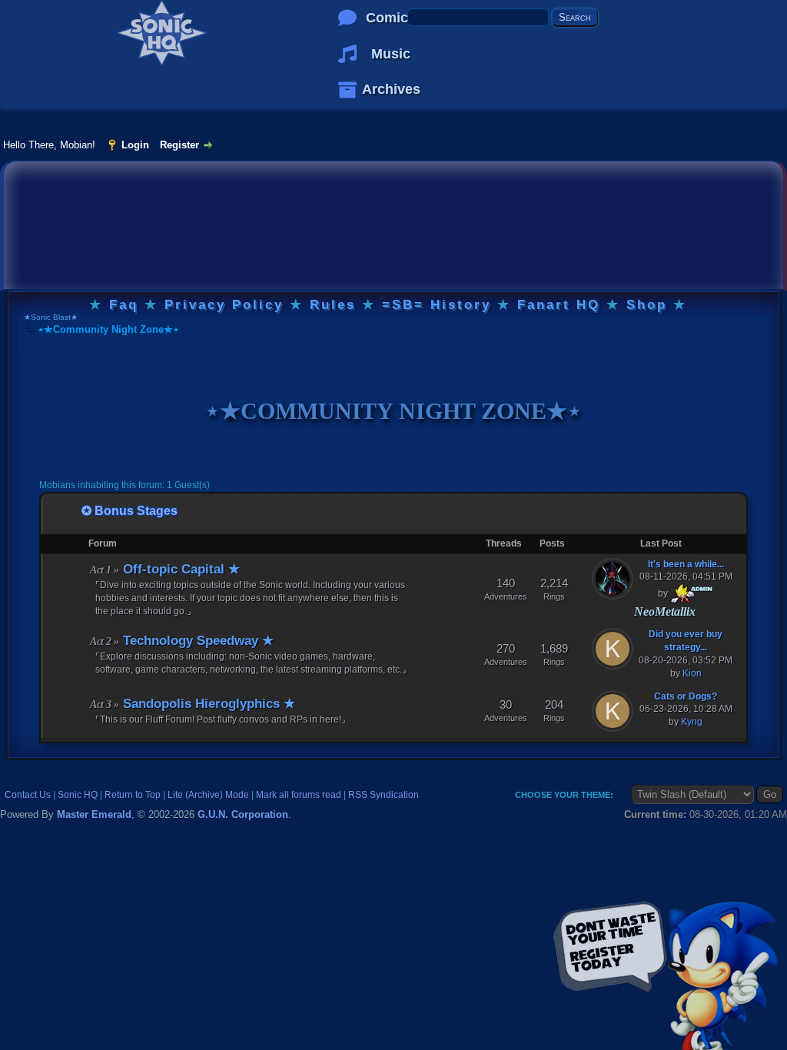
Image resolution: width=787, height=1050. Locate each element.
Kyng (691, 721)
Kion (692, 673)
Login (135, 145)
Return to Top (133, 794)
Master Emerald (94, 814)
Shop (646, 304)
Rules (333, 304)
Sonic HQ (78, 794)
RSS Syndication (383, 794)
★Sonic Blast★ (51, 317)
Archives (391, 89)
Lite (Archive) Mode (208, 794)
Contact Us (28, 794)
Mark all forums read (298, 794)
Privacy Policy (224, 304)
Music (390, 53)
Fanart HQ (558, 304)
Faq (123, 304)
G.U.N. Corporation (243, 814)
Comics (391, 17)
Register (179, 145)
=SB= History (436, 304)
